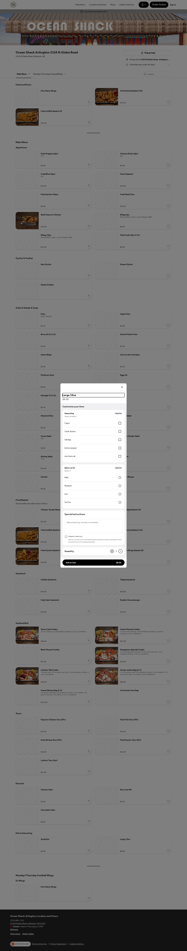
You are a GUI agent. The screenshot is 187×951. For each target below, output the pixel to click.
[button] (93, 562)
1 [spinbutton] (116, 551)
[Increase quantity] (120, 551)
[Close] (122, 387)
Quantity (69, 551)
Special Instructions (74, 514)
